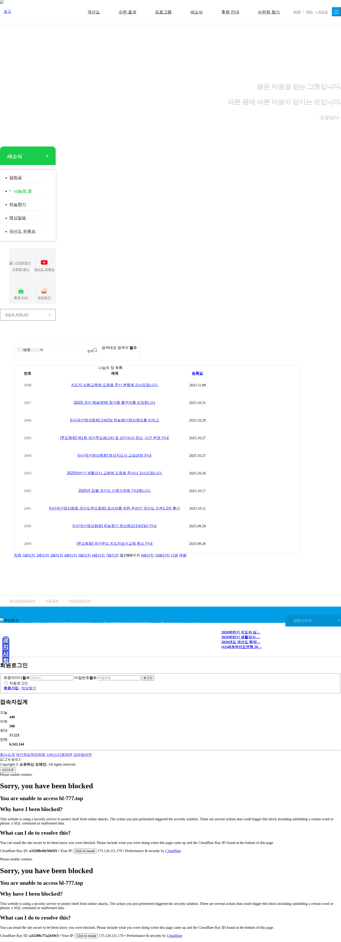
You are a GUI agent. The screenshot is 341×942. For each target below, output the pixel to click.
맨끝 (183, 555)
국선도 (93, 12)
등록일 (197, 373)
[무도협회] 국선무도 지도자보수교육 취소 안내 (115, 543)
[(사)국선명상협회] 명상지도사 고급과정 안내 (114, 455)
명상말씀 (17, 218)
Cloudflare (173, 851)
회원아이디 (17, 678)
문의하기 (44, 297)
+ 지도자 (321, 12)
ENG (309, 12)
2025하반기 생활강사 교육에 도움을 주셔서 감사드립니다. (114, 473)
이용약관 (51, 601)
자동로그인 (18, 683)
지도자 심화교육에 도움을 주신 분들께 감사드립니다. (114, 385)
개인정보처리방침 (30, 755)
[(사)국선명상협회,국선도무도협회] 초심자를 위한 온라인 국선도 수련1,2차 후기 (114, 508)
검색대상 (109, 348)
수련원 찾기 (269, 12)
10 (162, 555)
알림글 (15, 177)
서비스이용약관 (59, 755)
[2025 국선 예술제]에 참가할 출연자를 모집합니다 (114, 402)
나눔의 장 (23, 191)
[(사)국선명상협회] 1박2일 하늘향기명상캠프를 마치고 (114, 420)
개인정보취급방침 (22, 601)
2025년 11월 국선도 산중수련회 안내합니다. (114, 491)
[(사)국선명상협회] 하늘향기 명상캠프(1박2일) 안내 (115, 526)
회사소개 (7, 755)
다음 (174, 555)
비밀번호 (85, 678)
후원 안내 (230, 12)
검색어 (127, 348)
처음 (17, 555)
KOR (297, 12)
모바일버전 (82, 755)
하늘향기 (17, 204)
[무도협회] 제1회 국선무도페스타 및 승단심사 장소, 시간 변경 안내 (114, 438)
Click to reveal (85, 851)
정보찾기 (28, 688)
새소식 (196, 12)
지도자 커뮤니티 (17, 314)
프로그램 (163, 12)
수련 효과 (127, 12)
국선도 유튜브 (22, 231)
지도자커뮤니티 (80, 601)
